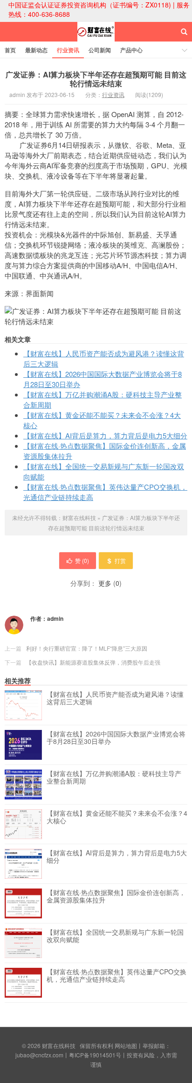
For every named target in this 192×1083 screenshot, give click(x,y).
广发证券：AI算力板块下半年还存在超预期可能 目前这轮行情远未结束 (96, 79)
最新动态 (36, 50)
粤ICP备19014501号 (95, 1055)
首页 (10, 50)
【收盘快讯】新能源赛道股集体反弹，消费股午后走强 (93, 662)
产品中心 (131, 50)
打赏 (120, 560)
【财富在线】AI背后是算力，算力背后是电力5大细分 (105, 435)
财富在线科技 (96, 40)
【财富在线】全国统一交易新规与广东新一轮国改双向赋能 (115, 936)
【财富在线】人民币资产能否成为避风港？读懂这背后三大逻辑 (115, 698)
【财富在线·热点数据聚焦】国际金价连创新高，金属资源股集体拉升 (116, 896)
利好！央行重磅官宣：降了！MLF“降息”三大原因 (86, 648)
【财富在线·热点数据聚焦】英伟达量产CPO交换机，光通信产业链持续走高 (116, 976)
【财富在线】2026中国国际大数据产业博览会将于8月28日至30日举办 (116, 738)
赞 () (82, 560)
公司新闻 (100, 50)
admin (55, 618)
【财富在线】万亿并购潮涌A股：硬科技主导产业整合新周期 (114, 777)
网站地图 (126, 1045)
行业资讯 (68, 50)
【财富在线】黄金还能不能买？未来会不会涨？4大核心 (117, 817)
